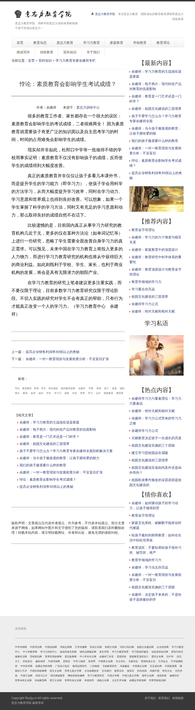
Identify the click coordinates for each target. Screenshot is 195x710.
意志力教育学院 (105, 14)
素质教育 (27, 388)
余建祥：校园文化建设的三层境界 (44, 443)
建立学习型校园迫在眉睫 (150, 452)
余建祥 (81, 388)
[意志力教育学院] (45, 14)
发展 (114, 388)
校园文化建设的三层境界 (150, 296)
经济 (74, 393)
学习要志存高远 (143, 289)
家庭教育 (108, 393)
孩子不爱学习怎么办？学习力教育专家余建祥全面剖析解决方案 (66, 450)
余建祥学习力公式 (145, 304)
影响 (36, 388)
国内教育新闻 (68, 388)
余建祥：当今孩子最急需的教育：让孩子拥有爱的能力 (59, 458)
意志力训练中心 (88, 107)
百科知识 (45, 60)
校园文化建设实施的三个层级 (153, 445)
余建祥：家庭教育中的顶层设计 (155, 249)
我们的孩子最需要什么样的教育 (43, 465)
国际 (122, 388)
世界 (82, 393)
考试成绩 (53, 388)
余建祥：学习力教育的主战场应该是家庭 (49, 422)
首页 (31, 60)
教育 (25, 393)
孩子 (106, 388)
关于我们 (150, 698)
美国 (98, 388)
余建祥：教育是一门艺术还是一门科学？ (49, 436)
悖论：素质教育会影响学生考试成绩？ (48, 479)
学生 (43, 388)
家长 (17, 393)
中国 (90, 388)
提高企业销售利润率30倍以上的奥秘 (52, 351)
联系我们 (164, 698)
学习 (90, 393)
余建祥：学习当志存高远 (150, 567)
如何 (41, 393)
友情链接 (178, 698)
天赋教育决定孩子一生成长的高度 (156, 438)
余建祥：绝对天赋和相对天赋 (153, 311)
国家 (66, 393)
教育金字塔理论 (143, 229)
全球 (33, 393)
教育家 (119, 393)
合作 (98, 393)
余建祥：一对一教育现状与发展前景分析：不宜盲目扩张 (67, 359)
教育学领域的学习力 (146, 281)
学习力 (57, 393)
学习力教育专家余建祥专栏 (76, 60)
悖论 (17, 388)
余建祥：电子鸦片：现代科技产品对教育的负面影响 (58, 429)
